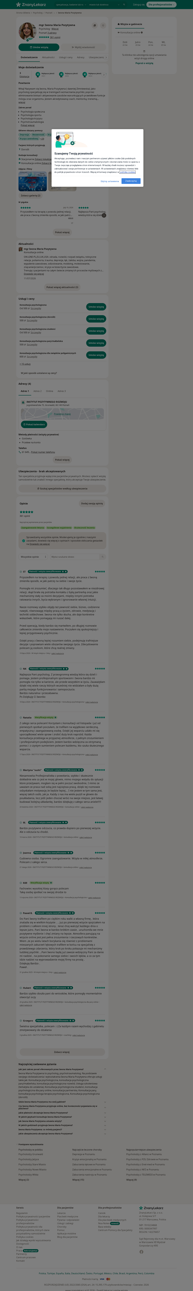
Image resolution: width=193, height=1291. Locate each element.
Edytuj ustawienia (110, 181)
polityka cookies (127, 172)
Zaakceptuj (131, 181)
